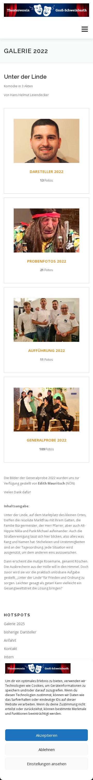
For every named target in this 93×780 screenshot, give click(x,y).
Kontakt (10, 648)
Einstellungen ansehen (46, 763)
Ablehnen (46, 749)
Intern (9, 656)
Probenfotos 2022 (46, 261)
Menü (84, 29)
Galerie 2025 (14, 623)
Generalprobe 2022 (46, 440)
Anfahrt (10, 640)
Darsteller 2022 (46, 171)
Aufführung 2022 (46, 350)
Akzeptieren (46, 735)
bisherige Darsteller (20, 632)
